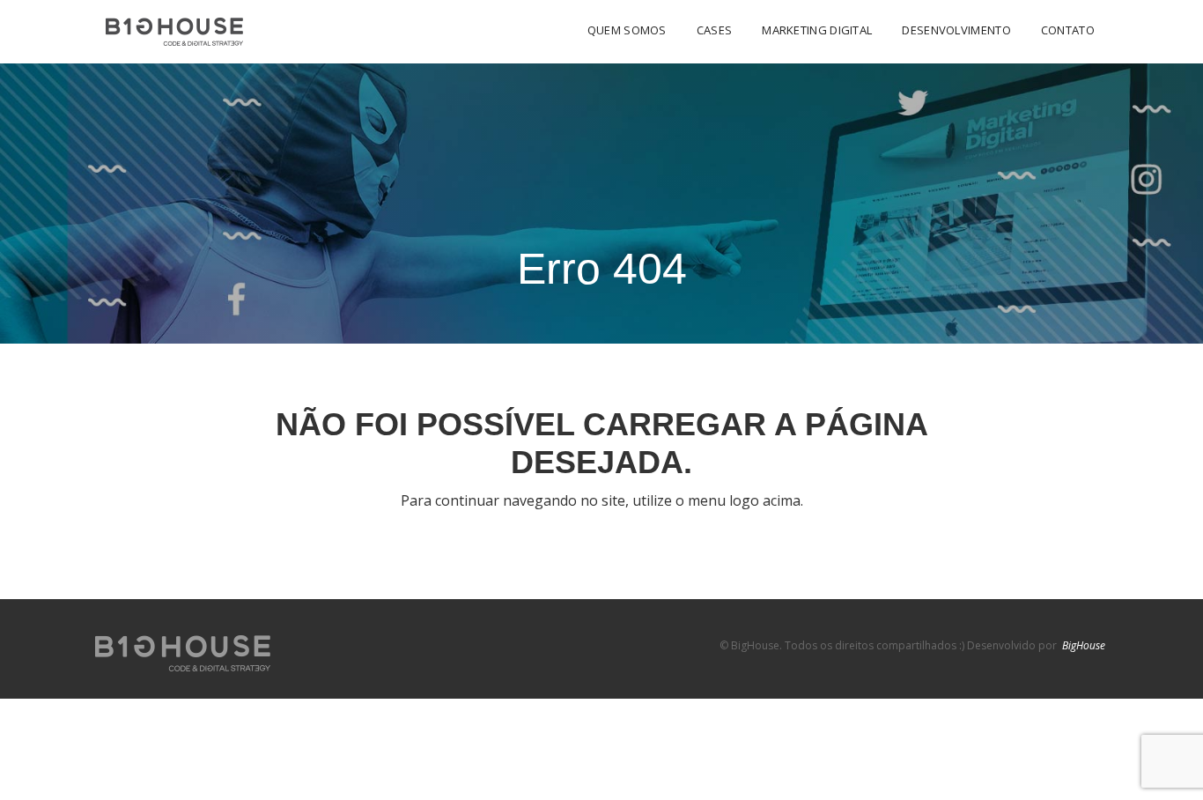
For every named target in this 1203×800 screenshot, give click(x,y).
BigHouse (1083, 645)
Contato (1068, 30)
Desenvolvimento (956, 30)
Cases (715, 30)
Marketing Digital (817, 30)
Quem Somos (627, 30)
